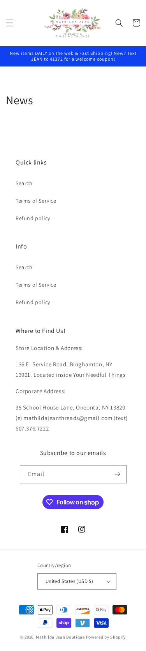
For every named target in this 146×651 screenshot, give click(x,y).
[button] (9, 23)
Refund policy (33, 218)
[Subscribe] (117, 474)
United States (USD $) (69, 581)
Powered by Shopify (106, 637)
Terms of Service (36, 200)
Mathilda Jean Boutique (60, 637)
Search (24, 183)
